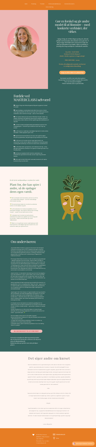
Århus (57, 438)
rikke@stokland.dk (20, 341)
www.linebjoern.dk (41, 443)
